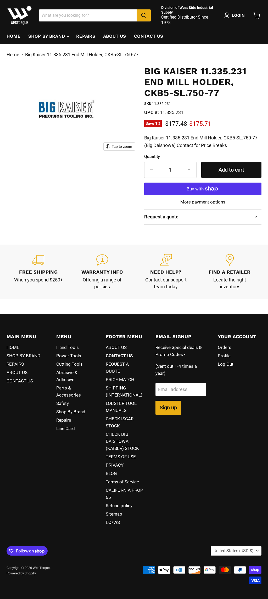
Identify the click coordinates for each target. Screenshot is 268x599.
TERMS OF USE (121, 456)
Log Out (225, 364)
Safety (62, 403)
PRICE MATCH (120, 379)
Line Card (65, 428)
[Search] (144, 15)
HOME (13, 36)
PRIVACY (115, 465)
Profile (224, 355)
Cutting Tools (69, 364)
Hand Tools (67, 347)
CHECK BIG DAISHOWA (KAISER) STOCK (122, 441)
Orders (224, 347)
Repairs (63, 420)
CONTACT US (148, 36)
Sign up (168, 407)
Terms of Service (122, 481)
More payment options (202, 202)
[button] (235, 15)
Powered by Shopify (21, 573)
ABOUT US (114, 36)
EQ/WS (113, 522)
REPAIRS (85, 36)
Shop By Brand (70, 411)
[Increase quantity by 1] (189, 170)
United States (234, 550)
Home (13, 54)
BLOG (111, 473)
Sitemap (114, 514)
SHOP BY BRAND (47, 36)
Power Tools (68, 355)
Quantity (152, 156)
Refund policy (119, 505)
